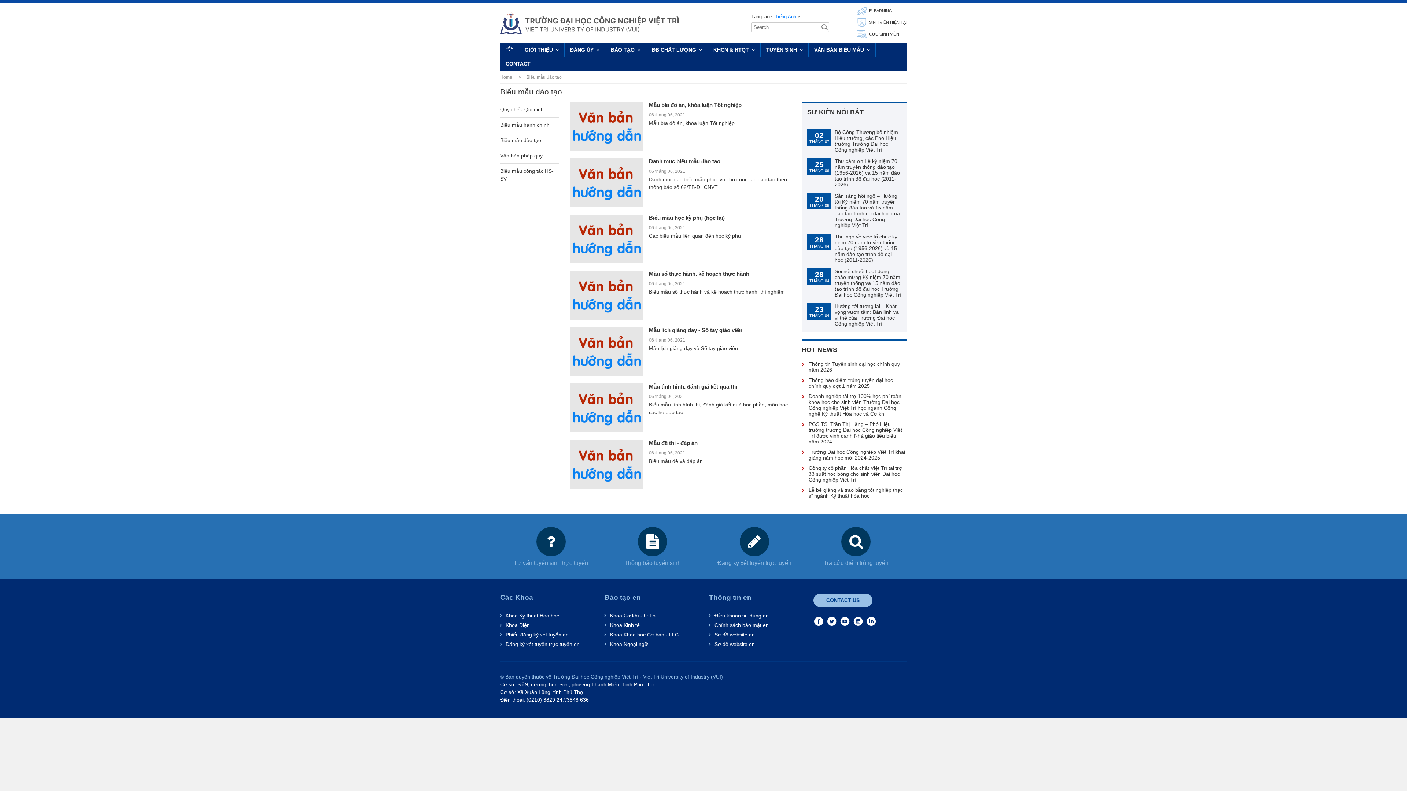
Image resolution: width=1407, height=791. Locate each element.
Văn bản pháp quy (521, 156)
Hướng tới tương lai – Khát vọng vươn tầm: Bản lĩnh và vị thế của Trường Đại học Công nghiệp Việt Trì (867, 315)
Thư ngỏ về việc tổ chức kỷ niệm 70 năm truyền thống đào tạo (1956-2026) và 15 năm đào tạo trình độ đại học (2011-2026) (866, 248)
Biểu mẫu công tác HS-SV (527, 175)
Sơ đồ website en (734, 635)
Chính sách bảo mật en (741, 625)
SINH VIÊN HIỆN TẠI (887, 22)
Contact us (843, 600)
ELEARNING (880, 10)
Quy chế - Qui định (522, 109)
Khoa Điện (518, 625)
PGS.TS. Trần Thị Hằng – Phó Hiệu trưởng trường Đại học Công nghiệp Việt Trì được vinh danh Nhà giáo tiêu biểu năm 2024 (855, 433)
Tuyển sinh (781, 50)
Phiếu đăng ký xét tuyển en (537, 635)
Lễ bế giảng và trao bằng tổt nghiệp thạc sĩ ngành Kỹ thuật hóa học (856, 493)
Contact (518, 64)
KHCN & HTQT (731, 50)
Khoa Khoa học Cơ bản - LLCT (646, 635)
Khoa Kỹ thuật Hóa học (532, 616)
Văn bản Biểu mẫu (839, 50)
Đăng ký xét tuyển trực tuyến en (543, 644)
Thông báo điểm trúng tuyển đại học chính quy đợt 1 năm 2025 (851, 383)
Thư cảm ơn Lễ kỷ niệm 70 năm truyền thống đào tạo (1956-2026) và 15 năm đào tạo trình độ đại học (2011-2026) (867, 172)
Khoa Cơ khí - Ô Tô (633, 616)
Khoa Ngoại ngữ (629, 644)
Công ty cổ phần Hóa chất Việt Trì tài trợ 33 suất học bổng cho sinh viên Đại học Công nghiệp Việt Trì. (855, 474)
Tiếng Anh (785, 16)
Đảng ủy (582, 50)
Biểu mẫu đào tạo (520, 140)
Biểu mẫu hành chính (525, 125)
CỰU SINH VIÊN (883, 34)
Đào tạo (623, 50)
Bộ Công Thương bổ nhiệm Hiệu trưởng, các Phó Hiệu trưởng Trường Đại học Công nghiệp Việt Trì (866, 141)
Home (506, 77)
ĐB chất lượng (674, 50)
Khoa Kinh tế (625, 625)
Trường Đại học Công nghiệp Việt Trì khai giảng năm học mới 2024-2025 (857, 455)
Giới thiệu (539, 50)
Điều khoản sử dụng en (741, 616)
